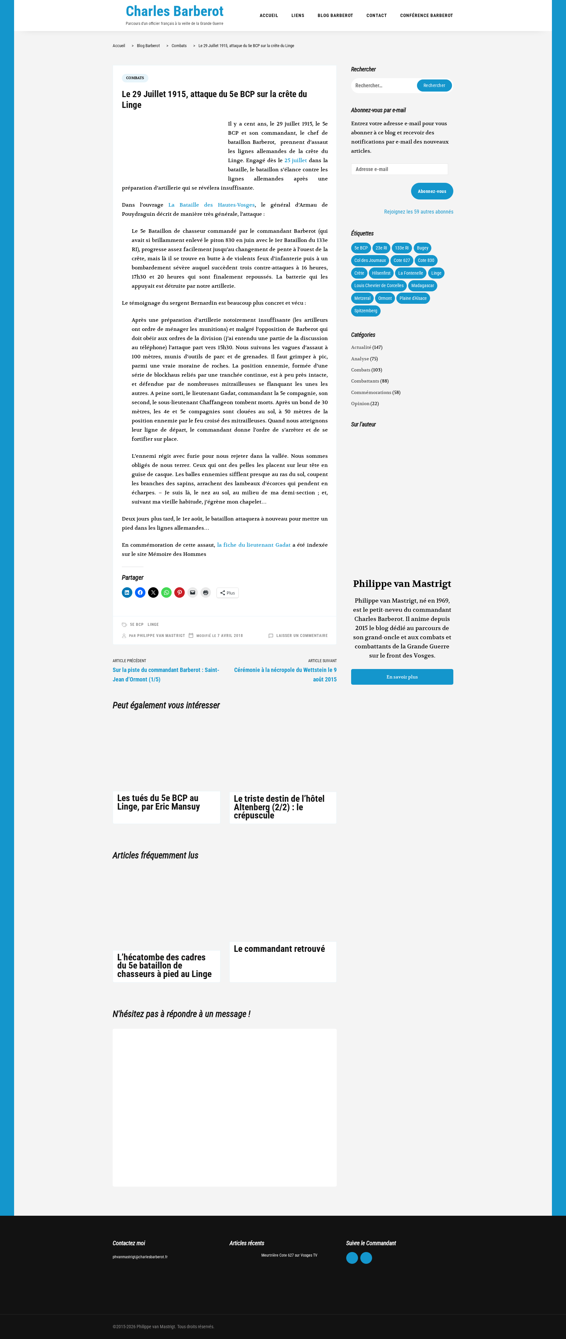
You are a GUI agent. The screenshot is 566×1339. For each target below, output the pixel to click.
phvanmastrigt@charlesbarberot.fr (140, 1257)
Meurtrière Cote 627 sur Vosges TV (289, 1255)
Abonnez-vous (432, 191)
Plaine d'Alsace (413, 298)
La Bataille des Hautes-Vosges (211, 205)
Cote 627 (402, 260)
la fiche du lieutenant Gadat (254, 545)
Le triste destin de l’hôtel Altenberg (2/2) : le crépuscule (279, 806)
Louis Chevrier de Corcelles (379, 285)
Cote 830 (426, 260)
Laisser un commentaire (302, 635)
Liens (298, 15)
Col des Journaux (370, 260)
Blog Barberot (335, 15)
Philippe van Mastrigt (161, 635)
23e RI (381, 247)
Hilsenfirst (381, 273)
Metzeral (362, 298)
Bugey (422, 247)
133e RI (402, 247)
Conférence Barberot (426, 15)
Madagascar (422, 285)
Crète (359, 273)
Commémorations (371, 392)
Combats (135, 78)
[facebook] (352, 1258)
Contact (377, 15)
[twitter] (366, 1258)
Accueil (269, 15)
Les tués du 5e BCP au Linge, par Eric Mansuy (158, 802)
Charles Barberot (175, 11)
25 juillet (296, 160)
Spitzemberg (365, 310)
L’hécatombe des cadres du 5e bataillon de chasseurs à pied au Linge (164, 965)
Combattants (365, 381)
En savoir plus (402, 677)
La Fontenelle (410, 273)
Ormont (385, 298)
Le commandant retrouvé (279, 948)
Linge (153, 624)
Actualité (361, 347)
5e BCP (137, 624)
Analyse (360, 359)
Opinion (360, 403)
